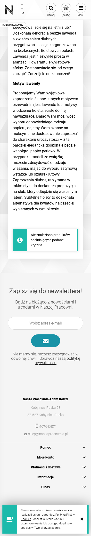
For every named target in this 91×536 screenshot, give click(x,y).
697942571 (48, 427)
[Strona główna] (9, 10)
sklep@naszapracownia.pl (48, 434)
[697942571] (22, 7)
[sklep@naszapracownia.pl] (22, 13)
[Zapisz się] (45, 340)
